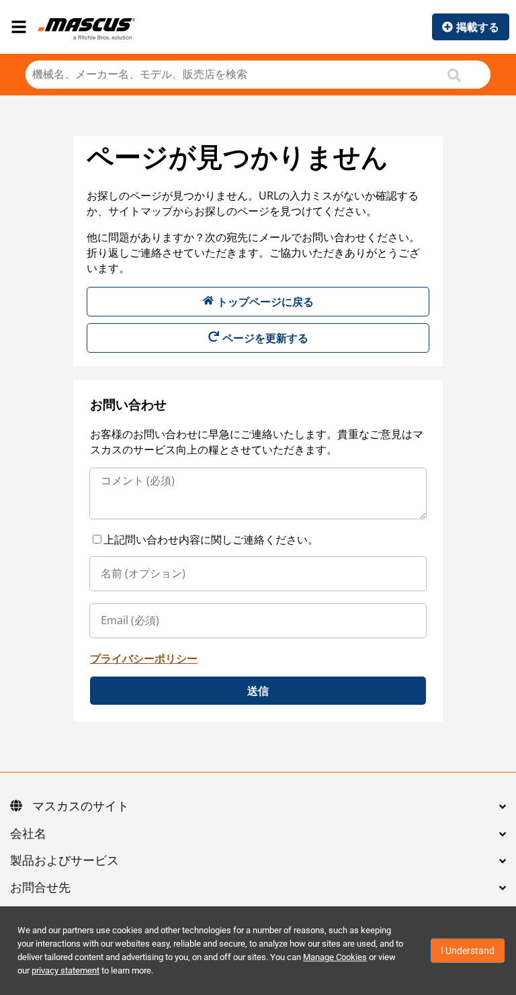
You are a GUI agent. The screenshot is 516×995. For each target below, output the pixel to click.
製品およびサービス (64, 861)
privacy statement (65, 970)
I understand (467, 950)
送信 (258, 690)
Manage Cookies (335, 957)
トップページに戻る (265, 301)
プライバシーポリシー (144, 658)
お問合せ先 (40, 888)
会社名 (28, 834)
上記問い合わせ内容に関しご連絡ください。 (210, 539)
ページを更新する (265, 338)
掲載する (477, 26)
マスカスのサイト (80, 807)
